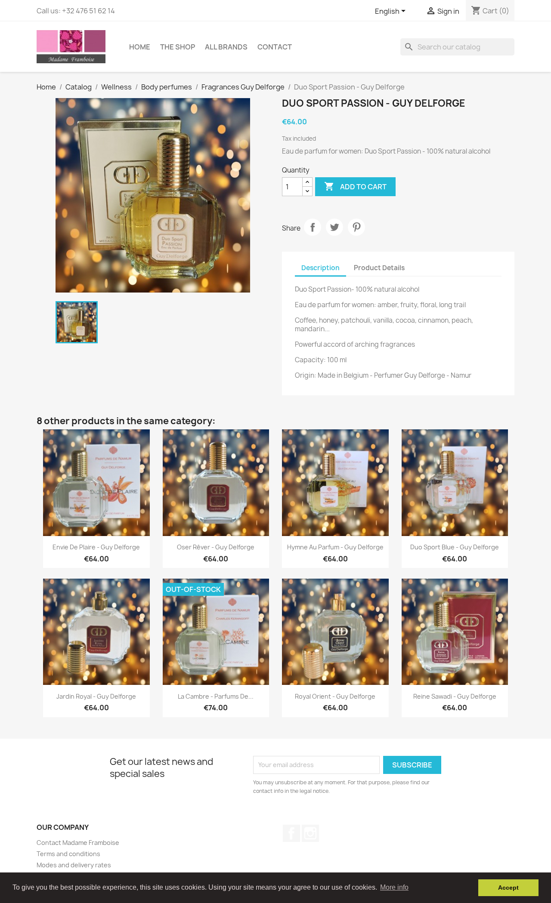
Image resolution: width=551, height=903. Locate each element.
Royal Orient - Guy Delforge (335, 696)
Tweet (334, 227)
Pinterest (356, 227)
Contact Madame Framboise (78, 842)
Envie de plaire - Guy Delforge (96, 547)
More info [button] (394, 887)
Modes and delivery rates (74, 865)
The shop (177, 47)
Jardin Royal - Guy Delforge (96, 696)
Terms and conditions (68, 854)
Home (139, 47)
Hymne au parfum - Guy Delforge (335, 547)
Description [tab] (320, 267)
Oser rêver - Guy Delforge (215, 547)
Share (312, 227)
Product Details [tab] (379, 267)
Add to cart (355, 186)
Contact (274, 47)
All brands (226, 47)
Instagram (310, 833)
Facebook (291, 833)
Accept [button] (508, 887)
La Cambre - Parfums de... (216, 696)
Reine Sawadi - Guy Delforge (454, 696)
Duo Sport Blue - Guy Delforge (454, 547)
